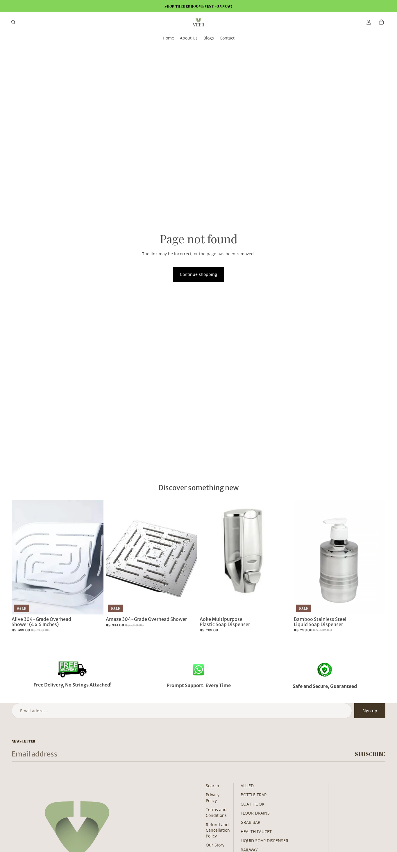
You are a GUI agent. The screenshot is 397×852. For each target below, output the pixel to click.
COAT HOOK (252, 804)
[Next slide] (94, 557)
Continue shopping (198, 274)
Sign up (369, 710)
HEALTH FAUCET (256, 831)
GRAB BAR (250, 822)
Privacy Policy (212, 797)
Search (212, 785)
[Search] (13, 22)
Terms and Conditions (216, 812)
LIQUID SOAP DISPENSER (264, 840)
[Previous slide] (20, 557)
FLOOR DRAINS (255, 813)
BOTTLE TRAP (254, 794)
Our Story (215, 845)
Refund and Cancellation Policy (218, 830)
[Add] (94, 605)
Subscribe (370, 753)
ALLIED (247, 785)
